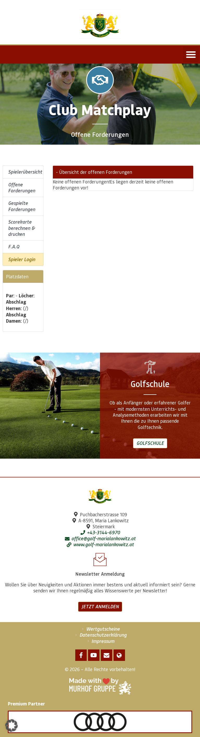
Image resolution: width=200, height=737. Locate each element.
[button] (191, 54)
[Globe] (119, 655)
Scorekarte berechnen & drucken (21, 228)
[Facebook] (81, 655)
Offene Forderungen (21, 187)
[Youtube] (93, 655)
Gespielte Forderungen (21, 206)
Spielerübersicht (25, 172)
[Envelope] (106, 655)
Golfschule (150, 443)
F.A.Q (13, 246)
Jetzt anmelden (100, 606)
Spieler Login (21, 259)
